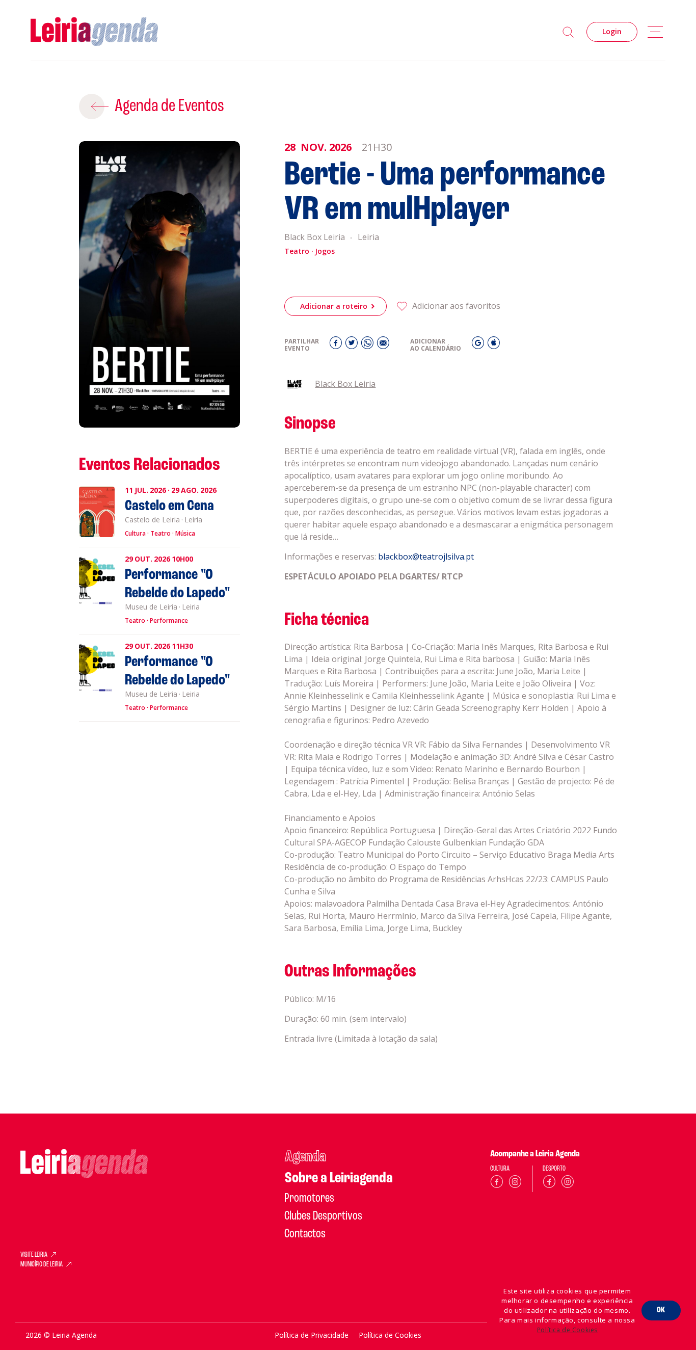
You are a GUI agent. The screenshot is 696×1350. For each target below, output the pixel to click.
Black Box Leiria (345, 383)
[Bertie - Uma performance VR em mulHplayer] (159, 284)
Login (612, 31)
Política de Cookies (567, 1330)
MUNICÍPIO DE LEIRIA (41, 1264)
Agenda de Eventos (169, 106)
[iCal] (493, 345)
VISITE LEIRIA (33, 1255)
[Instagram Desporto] (567, 1183)
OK (661, 1310)
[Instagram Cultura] (515, 1183)
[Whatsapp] (369, 345)
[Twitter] (353, 345)
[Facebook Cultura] (496, 1183)
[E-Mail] (383, 345)
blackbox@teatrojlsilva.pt (426, 556)
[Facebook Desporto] (549, 1183)
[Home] (94, 31)
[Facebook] (337, 345)
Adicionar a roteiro (333, 306)
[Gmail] (479, 345)
